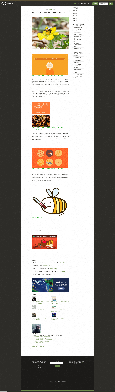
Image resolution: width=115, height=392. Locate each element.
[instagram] (40, 367)
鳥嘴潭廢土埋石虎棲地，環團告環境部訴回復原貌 (77, 45)
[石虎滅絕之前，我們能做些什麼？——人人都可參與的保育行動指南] (60, 307)
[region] (50, 285)
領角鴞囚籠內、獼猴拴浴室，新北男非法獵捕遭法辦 (77, 76)
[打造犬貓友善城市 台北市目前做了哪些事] (41, 307)
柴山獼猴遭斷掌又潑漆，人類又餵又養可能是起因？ (77, 29)
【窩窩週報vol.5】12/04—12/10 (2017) (77, 33)
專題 (78, 3)
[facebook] (37, 367)
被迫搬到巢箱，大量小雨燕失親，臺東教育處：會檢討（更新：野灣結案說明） (77, 65)
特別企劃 (75, 21)
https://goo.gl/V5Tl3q (40, 217)
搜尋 (110, 3)
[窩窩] (8, 3)
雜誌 (82, 3)
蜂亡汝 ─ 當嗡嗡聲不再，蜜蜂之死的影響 (48, 12)
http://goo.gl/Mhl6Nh (47, 265)
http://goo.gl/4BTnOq (62, 262)
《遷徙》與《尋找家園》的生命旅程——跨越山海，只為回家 (78, 71)
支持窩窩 (95, 3)
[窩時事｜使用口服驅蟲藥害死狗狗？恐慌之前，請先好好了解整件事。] (41, 298)
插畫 (85, 3)
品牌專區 (75, 20)
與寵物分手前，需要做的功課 (77, 49)
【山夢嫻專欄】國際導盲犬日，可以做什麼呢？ (43, 339)
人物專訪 (75, 15)
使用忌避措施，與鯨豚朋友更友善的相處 (42, 341)
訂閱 (57, 366)
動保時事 (75, 10)
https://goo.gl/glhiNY (39, 129)
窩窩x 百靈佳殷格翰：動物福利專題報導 (42, 336)
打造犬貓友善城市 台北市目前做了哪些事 (40, 310)
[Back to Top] (112, 389)
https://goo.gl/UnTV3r (61, 271)
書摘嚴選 (75, 18)
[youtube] (38, 367)
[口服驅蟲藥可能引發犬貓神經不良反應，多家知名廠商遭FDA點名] (41, 315)
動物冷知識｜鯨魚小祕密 (39, 342)
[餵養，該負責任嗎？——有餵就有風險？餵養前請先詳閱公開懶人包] (60, 298)
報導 (75, 3)
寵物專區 (75, 13)
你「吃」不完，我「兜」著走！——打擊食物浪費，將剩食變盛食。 (78, 59)
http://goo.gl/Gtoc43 (54, 268)
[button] (78, 10)
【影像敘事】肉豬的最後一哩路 (40, 338)
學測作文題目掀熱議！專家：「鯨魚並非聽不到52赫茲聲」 (78, 54)
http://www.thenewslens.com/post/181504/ (41, 276)
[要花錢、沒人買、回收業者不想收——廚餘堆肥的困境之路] (60, 315)
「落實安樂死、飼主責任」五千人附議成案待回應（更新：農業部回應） (77, 39)
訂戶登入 (113, 0)
